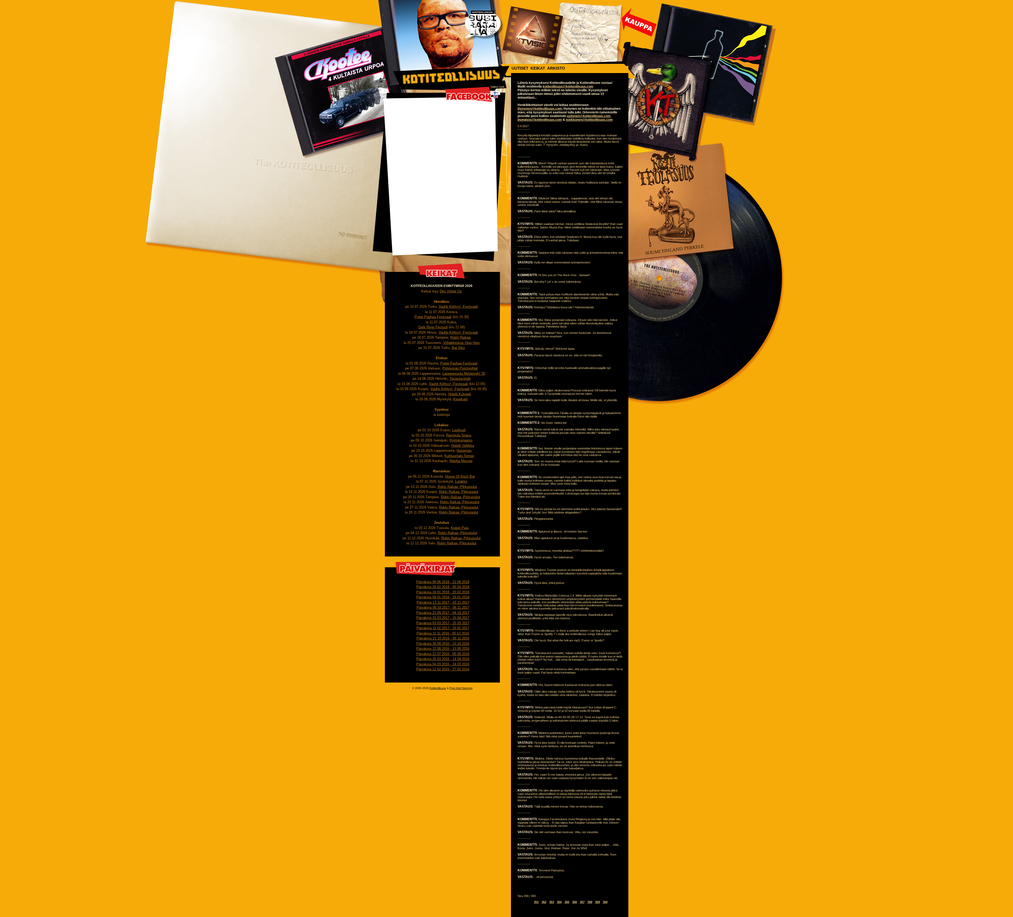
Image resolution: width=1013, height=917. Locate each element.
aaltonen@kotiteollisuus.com (588, 116)
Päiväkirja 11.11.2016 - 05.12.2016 (443, 633)
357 (582, 902)
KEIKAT (538, 68)
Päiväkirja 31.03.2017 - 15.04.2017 (442, 618)
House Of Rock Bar (460, 476)
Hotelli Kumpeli (459, 394)
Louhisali (459, 430)
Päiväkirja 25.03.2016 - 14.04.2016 (442, 659)
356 (574, 902)
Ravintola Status (458, 435)
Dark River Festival (433, 327)
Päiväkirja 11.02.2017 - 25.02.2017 (443, 628)
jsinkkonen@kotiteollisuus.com (589, 120)
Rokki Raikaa (460, 337)
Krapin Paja (460, 528)
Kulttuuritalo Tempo (459, 456)
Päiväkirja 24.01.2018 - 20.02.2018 (442, 592)
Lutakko (461, 481)
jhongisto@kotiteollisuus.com (540, 120)
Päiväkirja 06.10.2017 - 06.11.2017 (443, 607)
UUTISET (520, 68)
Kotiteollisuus (437, 688)
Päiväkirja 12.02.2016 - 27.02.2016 (442, 669)
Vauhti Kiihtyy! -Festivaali (458, 307)
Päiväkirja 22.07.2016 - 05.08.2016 (442, 654)
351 (536, 902)
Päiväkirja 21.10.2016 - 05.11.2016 (443, 638)
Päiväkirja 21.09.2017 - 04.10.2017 (442, 613)
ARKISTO (556, 68)
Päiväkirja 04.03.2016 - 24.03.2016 (442, 664)
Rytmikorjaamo (461, 440)
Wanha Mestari (461, 461)
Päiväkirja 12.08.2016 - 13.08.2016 (442, 649)
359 (597, 902)
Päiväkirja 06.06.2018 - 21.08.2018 (442, 582)
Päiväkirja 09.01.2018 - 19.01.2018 (442, 597)
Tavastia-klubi (460, 379)
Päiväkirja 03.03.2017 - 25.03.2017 (442, 623)
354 (559, 902)
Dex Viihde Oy (451, 291)
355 (567, 902)
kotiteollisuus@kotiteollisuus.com (568, 86)
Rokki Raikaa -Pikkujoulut (457, 487)
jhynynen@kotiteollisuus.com (540, 109)
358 (589, 902)
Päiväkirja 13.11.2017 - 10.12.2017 (443, 602)
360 (605, 902)
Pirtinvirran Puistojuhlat (460, 368)
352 (544, 902)
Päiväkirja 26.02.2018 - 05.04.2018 (442, 587)
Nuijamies (464, 451)
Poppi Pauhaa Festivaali (433, 317)
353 (551, 902)
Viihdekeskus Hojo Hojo (461, 343)
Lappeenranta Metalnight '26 (463, 374)
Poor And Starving (461, 688)
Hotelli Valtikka (462, 446)
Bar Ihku (458, 348)
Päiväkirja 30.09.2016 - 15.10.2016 (442, 644)
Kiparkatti (460, 399)
